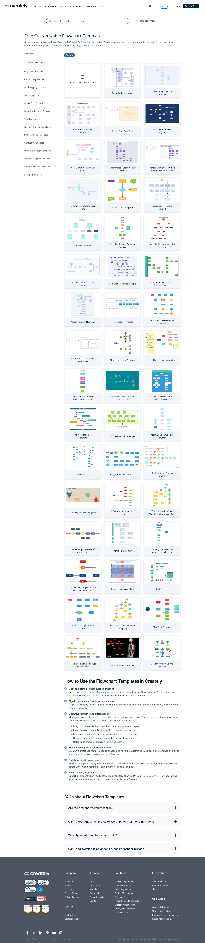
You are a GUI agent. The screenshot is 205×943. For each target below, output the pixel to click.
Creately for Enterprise (162, 919)
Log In (178, 6)
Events (93, 901)
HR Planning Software (125, 881)
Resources (78, 6)
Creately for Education (125, 904)
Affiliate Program (72, 897)
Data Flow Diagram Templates (38, 111)
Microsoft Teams (160, 885)
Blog (92, 881)
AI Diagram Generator (125, 908)
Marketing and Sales (124, 889)
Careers (68, 889)
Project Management (124, 893)
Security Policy (64, 939)
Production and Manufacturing (128, 901)
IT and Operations (123, 885)
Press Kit (69, 885)
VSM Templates (31, 119)
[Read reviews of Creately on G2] (41, 898)
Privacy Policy (49, 939)
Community (95, 893)
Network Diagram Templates (37, 127)
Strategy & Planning (161, 911)
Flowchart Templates (34, 62)
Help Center (95, 885)
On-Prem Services (123, 912)
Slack (154, 889)
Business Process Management (166, 915)
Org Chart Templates (33, 71)
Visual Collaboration (161, 907)
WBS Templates (31, 95)
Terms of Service (32, 939)
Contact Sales (164, 6)
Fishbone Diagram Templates (37, 158)
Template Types (146, 20)
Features (36, 6)
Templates (92, 6)
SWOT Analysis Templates (36, 135)
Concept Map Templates (35, 79)
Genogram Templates (34, 142)
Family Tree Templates (34, 103)
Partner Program (72, 893)
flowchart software (93, 45)
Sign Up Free (191, 6)
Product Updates (97, 897)
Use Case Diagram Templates (37, 150)
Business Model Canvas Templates (40, 166)
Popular (69, 55)
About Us (69, 881)
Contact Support (72, 919)
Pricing (104, 6)
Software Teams (122, 897)
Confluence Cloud (160, 881)
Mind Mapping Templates (35, 87)
